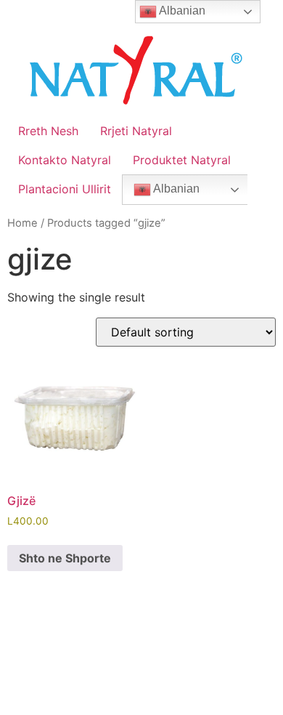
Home (22, 223)
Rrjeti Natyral (136, 131)
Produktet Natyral (182, 160)
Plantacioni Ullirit (64, 189)
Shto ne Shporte (65, 558)
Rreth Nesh (48, 131)
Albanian (175, 188)
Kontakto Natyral (64, 160)
